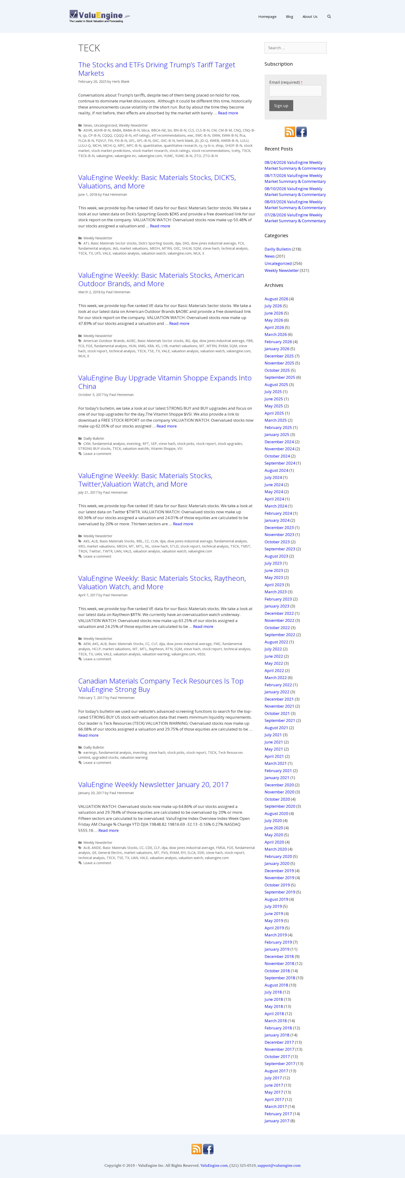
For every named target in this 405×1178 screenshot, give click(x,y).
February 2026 (278, 341)
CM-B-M (225, 130)
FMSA (220, 847)
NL (147, 546)
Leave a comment (97, 453)
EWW (216, 135)
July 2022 (273, 649)
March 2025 (276, 420)
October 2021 (277, 713)
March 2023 (276, 591)
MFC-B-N (134, 145)
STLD (174, 546)
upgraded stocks (105, 757)
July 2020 (273, 820)
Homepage (267, 16)
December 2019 (279, 870)
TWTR (107, 551)
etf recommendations (169, 135)
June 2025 (274, 398)
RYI (183, 852)
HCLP (96, 649)
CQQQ (107, 135)
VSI (179, 448)
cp (84, 135)
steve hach (211, 248)
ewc (191, 135)
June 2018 (274, 999)
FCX (241, 243)
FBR (249, 340)
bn (170, 130)
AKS (86, 541)
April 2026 (274, 327)
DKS (186, 243)
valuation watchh (136, 448)
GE (94, 852)
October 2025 (277, 370)
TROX (82, 551)
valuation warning (156, 654)
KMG (142, 346)
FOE (89, 346)
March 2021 (276, 763)
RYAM (223, 346)
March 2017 (276, 1106)
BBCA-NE (158, 130)
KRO (81, 546)
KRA (150, 346)
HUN (132, 346)
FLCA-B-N (86, 140)
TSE (151, 351)
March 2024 (276, 506)
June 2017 (274, 1085)
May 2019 (274, 920)
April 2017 (274, 1099)
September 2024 (280, 463)
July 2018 (273, 992)
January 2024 (277, 520)
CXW (86, 443)
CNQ (237, 130)
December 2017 (279, 1042)
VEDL (201, 654)
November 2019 (279, 877)
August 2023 (276, 556)
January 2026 (277, 348)
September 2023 (280, 548)
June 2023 (274, 570)
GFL (132, 140)
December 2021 (279, 699)
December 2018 (279, 956)
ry (200, 145)
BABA (116, 130)
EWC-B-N (202, 135)
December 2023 (279, 527)
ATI (86, 243)
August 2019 (276, 899)
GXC (156, 140)
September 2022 (280, 634)
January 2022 (277, 691)
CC (147, 541)
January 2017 (277, 1120)
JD (197, 140)
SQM (197, 248)
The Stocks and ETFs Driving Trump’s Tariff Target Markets (156, 69)
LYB (164, 346)
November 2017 (279, 1049)
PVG (164, 852)
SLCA (191, 852)
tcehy (236, 150)
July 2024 (273, 477)
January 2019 (277, 949)
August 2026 (276, 298)
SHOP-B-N (233, 145)
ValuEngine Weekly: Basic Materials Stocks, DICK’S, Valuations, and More (157, 182)
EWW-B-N (230, 135)
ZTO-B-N (210, 156)
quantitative (152, 145)
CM (214, 130)
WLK (196, 253)
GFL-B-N (144, 140)
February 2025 (278, 427)
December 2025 (279, 356)
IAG (115, 248)
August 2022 (276, 642)
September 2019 (280, 892)
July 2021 (273, 734)
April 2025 (274, 413)
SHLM (186, 248)
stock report (97, 351)
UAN (117, 551)
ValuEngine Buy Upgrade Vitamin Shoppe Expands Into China (165, 382)
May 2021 (274, 749)
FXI (110, 140)
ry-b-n (209, 145)
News (87, 125)
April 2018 (274, 1013)
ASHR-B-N (102, 130)
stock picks (185, 443)
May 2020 (274, 834)
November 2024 (279, 448)
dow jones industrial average (213, 243)
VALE (107, 253)
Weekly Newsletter (133, 125)
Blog (289, 16)
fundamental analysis (94, 248)
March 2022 (276, 677)
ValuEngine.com (214, 1165)
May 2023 (274, 577)
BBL (139, 541)
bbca (145, 130)
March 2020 (276, 849)
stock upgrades (230, 443)
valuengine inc (125, 156)
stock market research (150, 150)
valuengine (104, 156)
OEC (177, 248)
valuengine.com (150, 156)
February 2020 (278, 856)
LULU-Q (84, 145)
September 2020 (280, 806)
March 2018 (276, 1020)
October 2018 (277, 970)
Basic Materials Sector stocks (114, 243)
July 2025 (273, 391)
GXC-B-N (168, 140)
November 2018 (279, 963)
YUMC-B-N (183, 156)
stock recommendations (211, 150)
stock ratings (179, 150)
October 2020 (277, 799)
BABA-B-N (131, 130)
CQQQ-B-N (122, 135)
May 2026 (274, 320)
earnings (90, 752)
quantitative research (180, 145)
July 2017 (273, 1077)
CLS (191, 130)
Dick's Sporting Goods (156, 243)
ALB (94, 541)
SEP (154, 443)
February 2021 (278, 770)
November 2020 (279, 792)
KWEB (214, 140)
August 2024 (276, 470)
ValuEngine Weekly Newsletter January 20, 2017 (153, 784)
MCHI (97, 145)
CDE (149, 847)
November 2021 (279, 706)
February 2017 (278, 1113)
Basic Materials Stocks (126, 644)
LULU (244, 140)
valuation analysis (125, 253)
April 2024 (274, 499)
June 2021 (274, 742)
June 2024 (274, 484)
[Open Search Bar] (329, 16)
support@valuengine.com (279, 1165)
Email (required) (286, 82)
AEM (86, 644)
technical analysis (234, 248)
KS (158, 346)
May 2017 (274, 1092)
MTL (139, 546)
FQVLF (101, 140)
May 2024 (274, 491)
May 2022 (274, 663)
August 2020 (276, 813)
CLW (154, 541)
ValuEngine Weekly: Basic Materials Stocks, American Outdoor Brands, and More (161, 279)
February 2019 (278, 942)
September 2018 (280, 977)
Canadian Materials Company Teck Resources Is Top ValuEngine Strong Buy (161, 685)
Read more (228, 113)
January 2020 (277, 863)
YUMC (168, 156)
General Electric (110, 852)
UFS (98, 253)
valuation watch (153, 253)
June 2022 (274, 656)
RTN (168, 649)
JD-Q (204, 140)
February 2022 (278, 684)
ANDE (96, 847)
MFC (121, 145)
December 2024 (279, 441)
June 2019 (274, 913)
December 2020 (279, 785)
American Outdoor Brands (104, 340)
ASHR (87, 130)
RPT (145, 443)
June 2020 (274, 827)
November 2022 (279, 620)
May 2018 (274, 1006)
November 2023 (279, 534)
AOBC (131, 340)
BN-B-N (180, 130)
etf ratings (141, 135)
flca (242, 135)
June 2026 (274, 313)
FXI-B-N (121, 140)
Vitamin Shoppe (163, 448)
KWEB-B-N (229, 140)
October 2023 (277, 541)
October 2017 (277, 1056)
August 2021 (276, 727)
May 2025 (274, 406)
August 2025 (276, 384)
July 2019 (273, 906)
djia (178, 243)
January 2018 (277, 1035)
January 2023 (277, 606)
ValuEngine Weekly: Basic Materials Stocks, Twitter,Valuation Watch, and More (145, 480)
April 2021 (274, 756)
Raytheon (156, 649)
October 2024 (277, 456)
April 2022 (274, 670)
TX (91, 253)
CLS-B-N (203, 130)
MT (202, 346)
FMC (217, 644)
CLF (154, 644)
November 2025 (279, 363)
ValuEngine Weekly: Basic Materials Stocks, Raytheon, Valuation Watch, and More (162, 582)
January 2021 (277, 777)
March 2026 (276, 334)
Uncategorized (105, 125)
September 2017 (280, 1063)
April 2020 (274, 842)
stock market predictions (111, 150)
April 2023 (274, 584)
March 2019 (276, 935)
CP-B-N (94, 135)
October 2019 (277, 885)
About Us (310, 16)
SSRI (200, 852)
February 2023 (278, 599)
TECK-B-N (86, 156)
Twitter (95, 551)
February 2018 (278, 1028)
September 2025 (280, 377)
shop (219, 145)
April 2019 (274, 927)
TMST (245, 546)
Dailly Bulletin (93, 438)
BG (187, 340)
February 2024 (278, 513)
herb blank (185, 140)
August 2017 (276, 1070)
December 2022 (279, 613)
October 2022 (277, 627)
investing (134, 443)
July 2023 (273, 563)
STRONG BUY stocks (94, 448)
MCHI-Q (109, 145)
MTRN (167, 248)
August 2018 (276, 985)
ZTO (197, 156)
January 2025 (277, 434)
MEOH (155, 248)
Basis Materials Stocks (117, 541)
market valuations (134, 248)
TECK (246, 150)
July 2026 (273, 305)
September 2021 (280, 720)
